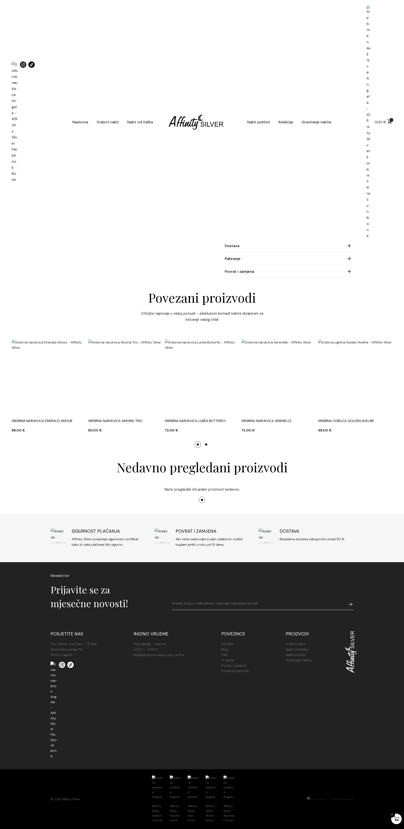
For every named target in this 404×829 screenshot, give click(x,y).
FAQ (224, 655)
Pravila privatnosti (235, 671)
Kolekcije (285, 122)
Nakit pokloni (258, 122)
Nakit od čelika (140, 122)
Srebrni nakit (108, 122)
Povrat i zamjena (233, 665)
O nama (227, 660)
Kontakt (227, 644)
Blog (224, 649)
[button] (198, 444)
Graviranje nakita (316, 122)
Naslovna (80, 122)
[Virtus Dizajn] (330, 799)
